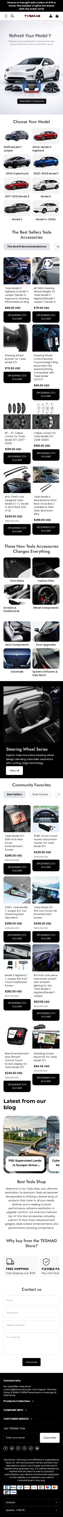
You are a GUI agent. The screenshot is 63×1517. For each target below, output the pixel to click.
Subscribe (49, 1437)
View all (14, 770)
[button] (6, 15)
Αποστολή (31, 1362)
